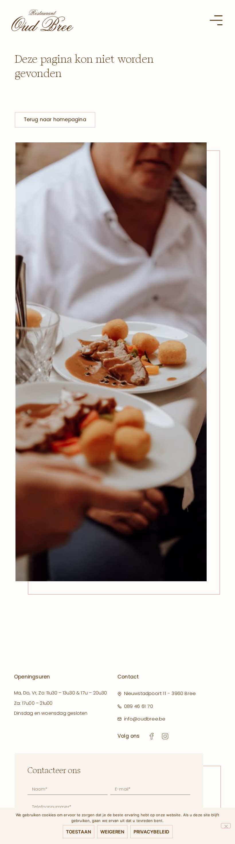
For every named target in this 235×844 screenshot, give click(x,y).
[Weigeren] (226, 825)
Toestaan (78, 832)
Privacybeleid (151, 832)
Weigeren (112, 832)
